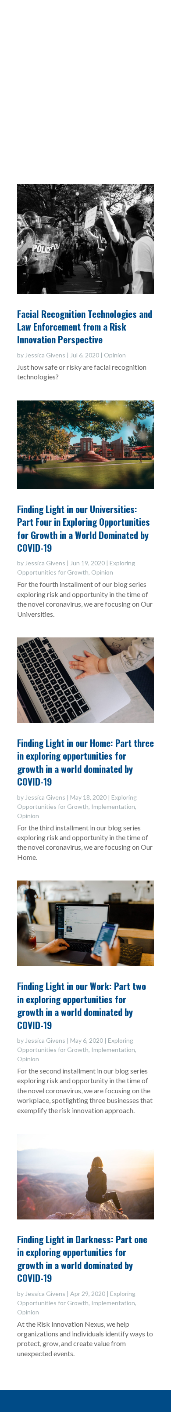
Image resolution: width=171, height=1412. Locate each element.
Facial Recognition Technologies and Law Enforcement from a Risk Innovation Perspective (84, 326)
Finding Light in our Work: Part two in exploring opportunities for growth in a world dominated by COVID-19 (81, 1005)
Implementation (113, 806)
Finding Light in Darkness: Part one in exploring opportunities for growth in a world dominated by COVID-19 (82, 1258)
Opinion (115, 355)
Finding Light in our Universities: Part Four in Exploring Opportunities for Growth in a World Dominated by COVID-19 (83, 528)
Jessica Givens (45, 355)
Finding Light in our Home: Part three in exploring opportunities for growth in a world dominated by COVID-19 (85, 762)
